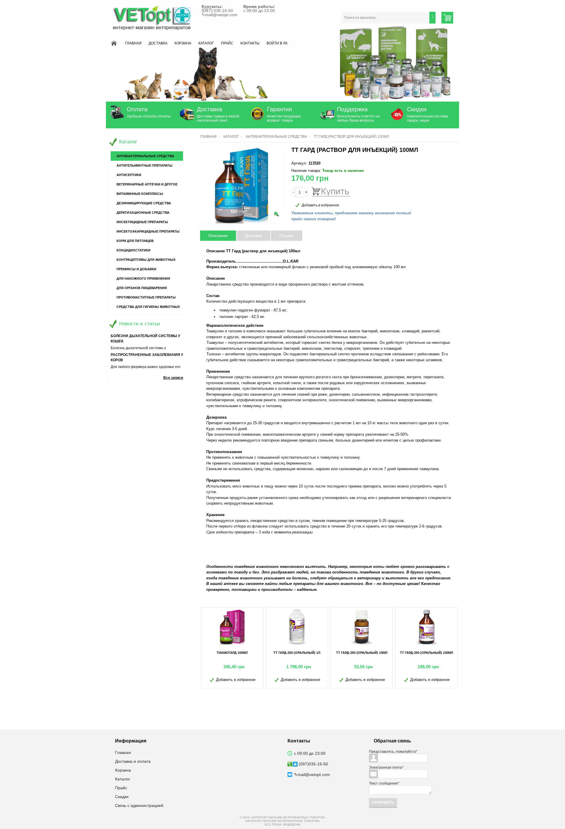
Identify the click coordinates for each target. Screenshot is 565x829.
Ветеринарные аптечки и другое (147, 184)
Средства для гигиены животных (148, 307)
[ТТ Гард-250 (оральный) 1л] (296, 626)
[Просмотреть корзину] (447, 18)
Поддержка (352, 109)
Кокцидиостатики (133, 250)
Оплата (137, 109)
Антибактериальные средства (276, 137)
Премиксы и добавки (136, 269)
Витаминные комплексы (140, 193)
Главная (133, 43)
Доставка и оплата (133, 761)
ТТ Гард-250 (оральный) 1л (296, 652)
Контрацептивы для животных (146, 259)
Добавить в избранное (320, 205)
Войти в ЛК (277, 43)
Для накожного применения (143, 278)
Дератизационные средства (143, 212)
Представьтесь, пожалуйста (393, 752)
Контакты (250, 43)
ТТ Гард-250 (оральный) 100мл (426, 652)
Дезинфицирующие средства (144, 203)
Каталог (206, 43)
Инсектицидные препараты (142, 222)
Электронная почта (386, 767)
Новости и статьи (139, 323)
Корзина (183, 43)
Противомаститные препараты (146, 297)
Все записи (173, 378)
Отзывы (286, 235)
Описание (218, 235)
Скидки (416, 109)
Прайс (227, 43)
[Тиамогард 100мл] (232, 626)
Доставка (158, 43)
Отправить (383, 802)
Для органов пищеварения (142, 288)
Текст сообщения (384, 783)
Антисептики (129, 175)
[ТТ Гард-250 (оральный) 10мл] (361, 626)
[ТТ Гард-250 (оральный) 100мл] (426, 626)
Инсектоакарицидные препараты (148, 231)
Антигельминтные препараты (144, 165)
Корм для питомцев (135, 241)
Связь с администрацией (139, 805)
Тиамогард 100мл (232, 652)
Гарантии (279, 109)
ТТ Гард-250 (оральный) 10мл (362, 652)
